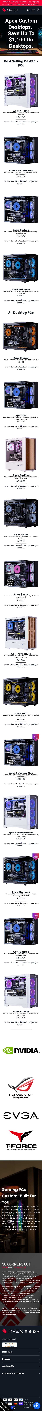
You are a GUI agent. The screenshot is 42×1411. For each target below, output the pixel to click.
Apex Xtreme (21, 110)
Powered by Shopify (9, 1339)
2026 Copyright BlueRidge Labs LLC (28, 1403)
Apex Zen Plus (21, 475)
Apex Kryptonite (21, 653)
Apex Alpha (21, 594)
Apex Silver (21, 534)
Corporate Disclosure (13, 1373)
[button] (6, 1404)
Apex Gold (21, 713)
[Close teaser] (14, 1408)
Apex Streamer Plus (21, 170)
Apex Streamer (21, 289)
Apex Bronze (21, 358)
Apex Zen (21, 415)
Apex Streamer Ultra (20, 832)
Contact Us (8, 1366)
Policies (6, 1359)
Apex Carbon (21, 230)
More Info (7, 1352)
